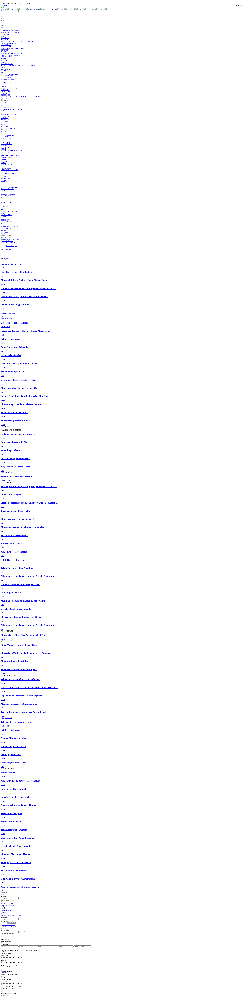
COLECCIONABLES (8, 194)
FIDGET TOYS (6, 138)
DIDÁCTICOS (34, 9)
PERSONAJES (5, 121)
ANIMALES (5, 119)
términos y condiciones (12, 952)
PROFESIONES (6, 65)
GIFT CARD (5, 232)
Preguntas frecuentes (12, 239)
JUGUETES (5, 106)
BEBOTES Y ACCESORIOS (10, 114)
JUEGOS (38, 41)
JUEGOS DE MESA (49, 9)
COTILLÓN (5, 220)
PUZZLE (4, 182)
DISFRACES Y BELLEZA (20, 65)
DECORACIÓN (6, 222)
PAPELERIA (5, 197)
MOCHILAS (5, 213)
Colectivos (4, 5)
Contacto (10, 241)
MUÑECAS (4, 118)
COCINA (32, 65)
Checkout (4, 981)
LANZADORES (6, 137)
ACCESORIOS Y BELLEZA (10, 187)
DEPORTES (5, 147)
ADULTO (4, 180)
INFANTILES (5, 41)
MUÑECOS (13, 9)
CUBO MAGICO (16, 48)
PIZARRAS (4, 159)
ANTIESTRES (5, 48)
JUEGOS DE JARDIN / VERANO (12, 151)
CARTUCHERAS (6, 215)
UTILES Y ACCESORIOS (9, 211)
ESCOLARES (90, 9)
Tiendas (8, 237)
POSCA (3, 209)
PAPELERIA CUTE (7, 189)
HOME (80, 9)
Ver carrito (4, 973)
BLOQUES (4, 161)
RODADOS (4, 149)
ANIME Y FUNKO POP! (27, 41)
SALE (3, 234)
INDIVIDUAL (5, 178)
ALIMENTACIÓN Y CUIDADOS (12, 109)
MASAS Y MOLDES (7, 157)
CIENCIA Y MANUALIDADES (11, 156)
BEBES (3, 9)
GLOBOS (4, 97)
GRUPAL (4, 177)
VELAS (45, 97)
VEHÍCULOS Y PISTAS (9, 135)
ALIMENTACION (7, 203)
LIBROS (3, 163)
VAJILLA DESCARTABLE (34, 97)
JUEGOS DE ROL (7, 164)
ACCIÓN (23, 9)
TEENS (61, 9)
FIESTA (101, 9)
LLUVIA (4, 204)
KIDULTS (71, 9)
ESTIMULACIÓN (6, 107)
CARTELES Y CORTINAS (16, 97)
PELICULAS (14, 41)
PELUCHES (5, 116)
